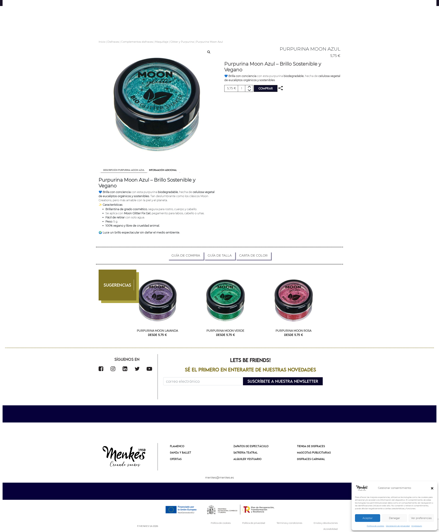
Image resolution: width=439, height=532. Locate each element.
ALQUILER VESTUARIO (247, 459)
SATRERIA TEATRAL (245, 452)
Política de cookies (375, 526)
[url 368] (225, 300)
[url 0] (362, 488)
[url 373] (113, 368)
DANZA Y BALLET (180, 452)
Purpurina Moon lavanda (157, 330)
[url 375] (137, 368)
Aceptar (368, 518)
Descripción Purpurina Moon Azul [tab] (124, 170)
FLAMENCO (177, 446)
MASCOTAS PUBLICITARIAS (314, 452)
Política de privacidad (253, 523)
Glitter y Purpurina (182, 41)
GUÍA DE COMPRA (185, 255)
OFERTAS (176, 459)
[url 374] (125, 368)
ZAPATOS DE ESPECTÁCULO (251, 446)
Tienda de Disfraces (311, 446)
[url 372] (101, 368)
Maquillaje (161, 41)
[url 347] (157, 104)
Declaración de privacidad (398, 526)
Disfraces (113, 41)
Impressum (416, 526)
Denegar (394, 518)
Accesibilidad (330, 529)
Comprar (265, 88)
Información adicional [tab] (163, 170)
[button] (432, 488)
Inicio (102, 41)
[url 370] (293, 300)
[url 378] (124, 456)
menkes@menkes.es (219, 477)
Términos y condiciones (289, 523)
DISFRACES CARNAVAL (311, 459)
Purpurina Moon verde (225, 330)
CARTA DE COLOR (253, 255)
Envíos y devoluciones (326, 523)
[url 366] (157, 300)
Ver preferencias (421, 518)
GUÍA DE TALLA (220, 255)
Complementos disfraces (137, 41)
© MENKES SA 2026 (147, 526)
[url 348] (280, 88)
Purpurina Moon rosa (293, 330)
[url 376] (149, 368)
